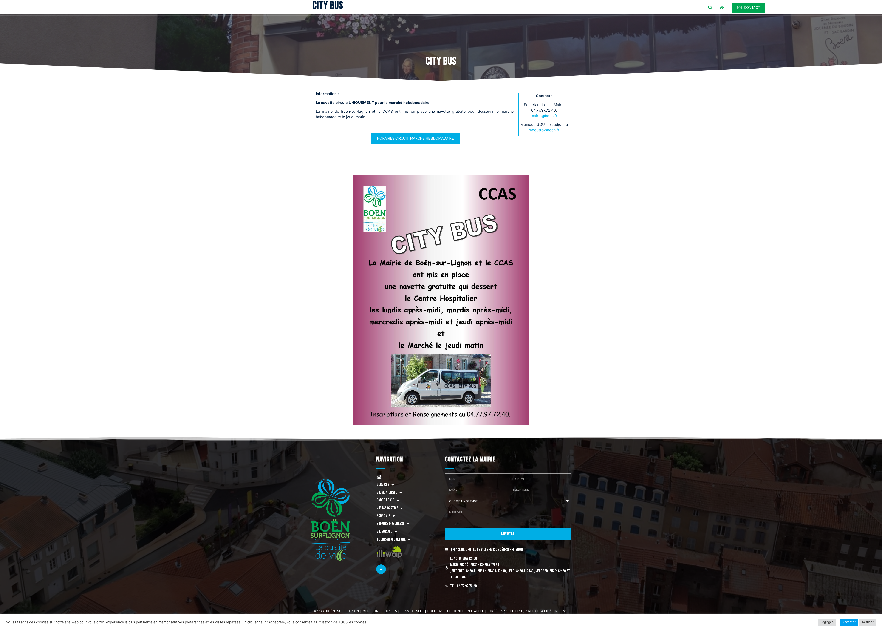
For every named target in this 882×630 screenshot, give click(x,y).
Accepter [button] (849, 622)
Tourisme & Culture (391, 539)
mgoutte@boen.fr (544, 130)
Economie (383, 515)
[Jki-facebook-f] (381, 569)
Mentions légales (380, 611)
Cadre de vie (385, 500)
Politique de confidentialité (455, 611)
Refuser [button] (868, 622)
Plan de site (412, 611)
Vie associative (387, 508)
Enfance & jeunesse (390, 523)
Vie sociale (384, 531)
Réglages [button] (827, 622)
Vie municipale (387, 492)
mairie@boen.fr (544, 115)
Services (383, 484)
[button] (710, 7)
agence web (537, 611)
